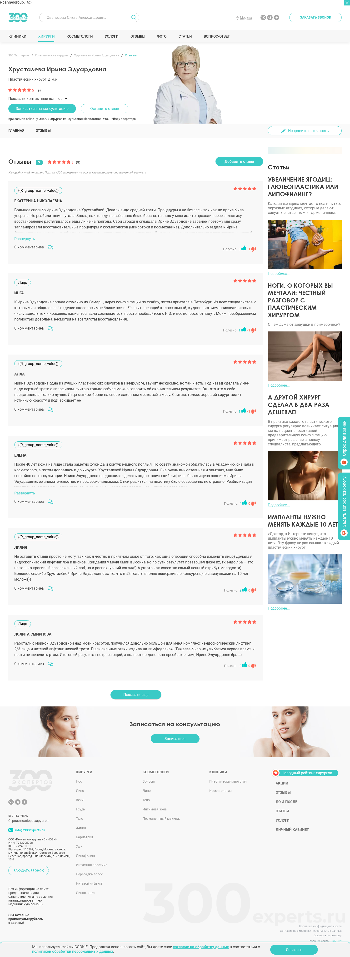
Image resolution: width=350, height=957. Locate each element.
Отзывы (137, 36)
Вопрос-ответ (216, 36)
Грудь (80, 809)
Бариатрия (84, 837)
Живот (81, 828)
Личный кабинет (292, 830)
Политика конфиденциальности (320, 926)
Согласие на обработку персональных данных (311, 930)
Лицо (80, 791)
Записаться (175, 738)
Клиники (17, 36)
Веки (80, 800)
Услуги (111, 36)
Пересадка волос (89, 874)
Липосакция (85, 893)
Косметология (220, 791)
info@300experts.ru (30, 830)
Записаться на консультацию (42, 108)
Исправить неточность (308, 130)
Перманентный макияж (161, 818)
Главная (16, 130)
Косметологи (79, 36)
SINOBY (337, 941)
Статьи (185, 36)
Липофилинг (85, 856)
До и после (286, 802)
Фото (161, 36)
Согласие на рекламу (328, 935)
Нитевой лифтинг (89, 883)
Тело (79, 818)
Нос (79, 781)
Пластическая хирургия (228, 781)
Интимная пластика (91, 865)
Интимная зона (155, 809)
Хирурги (46, 36)
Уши (79, 846)
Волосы (149, 781)
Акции (282, 783)
